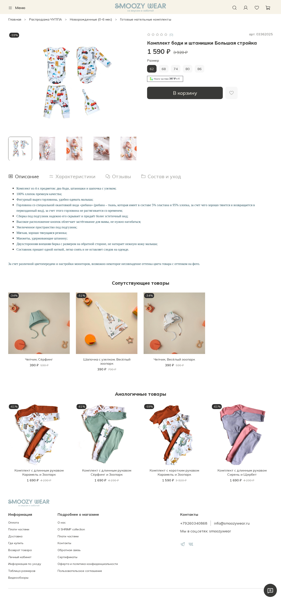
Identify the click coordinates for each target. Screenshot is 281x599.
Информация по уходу (24, 564)
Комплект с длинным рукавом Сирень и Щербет (242, 472)
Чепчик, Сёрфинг (39, 359)
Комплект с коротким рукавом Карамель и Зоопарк (174, 472)
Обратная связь (69, 550)
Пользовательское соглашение (80, 571)
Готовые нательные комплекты (145, 19)
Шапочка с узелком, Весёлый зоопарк (106, 361)
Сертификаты (67, 557)
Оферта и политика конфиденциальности (88, 564)
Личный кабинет (19, 557)
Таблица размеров (21, 571)
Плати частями (18, 529)
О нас (62, 522)
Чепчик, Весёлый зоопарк (174, 359)
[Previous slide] (15, 82)
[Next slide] (134, 82)
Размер (153, 60)
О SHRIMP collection (71, 529)
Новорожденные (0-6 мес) (91, 19)
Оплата (13, 522)
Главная (14, 19)
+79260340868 (193, 523)
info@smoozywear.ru (232, 523)
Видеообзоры (18, 577)
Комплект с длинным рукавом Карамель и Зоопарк (39, 472)
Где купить (15, 543)
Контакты (64, 543)
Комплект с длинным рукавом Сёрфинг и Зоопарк (106, 472)
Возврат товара (20, 550)
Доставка (15, 536)
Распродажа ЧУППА (45, 19)
